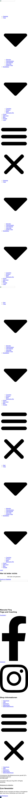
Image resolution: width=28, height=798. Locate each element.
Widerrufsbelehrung (8, 706)
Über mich (5, 115)
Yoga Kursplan (10, 61)
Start (4, 302)
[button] (14, 150)
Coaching (8, 108)
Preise (4, 114)
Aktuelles (8, 59)
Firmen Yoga (9, 65)
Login (4, 120)
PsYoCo (8, 110)
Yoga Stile (8, 64)
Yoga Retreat (9, 62)
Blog (4, 117)
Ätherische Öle (10, 113)
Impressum (6, 703)
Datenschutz (6, 705)
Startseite (5, 16)
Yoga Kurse (6, 700)
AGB (4, 702)
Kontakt (5, 118)
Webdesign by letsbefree (6, 785)
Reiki (7, 111)
